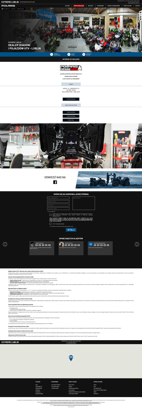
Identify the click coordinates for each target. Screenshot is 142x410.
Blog (95, 384)
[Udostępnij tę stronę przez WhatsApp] (140, 15)
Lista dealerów (73, 393)
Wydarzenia (54, 381)
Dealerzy (71, 384)
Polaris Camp (55, 386)
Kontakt (96, 393)
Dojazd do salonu (71, 99)
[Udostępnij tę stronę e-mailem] (140, 17)
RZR (37, 384)
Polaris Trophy (55, 384)
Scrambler (39, 386)
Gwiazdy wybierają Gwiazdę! (77, 392)
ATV (28, 290)
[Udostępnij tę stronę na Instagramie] (140, 18)
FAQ (95, 386)
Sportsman (39, 388)
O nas (70, 386)
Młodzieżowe (39, 393)
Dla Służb (71, 390)
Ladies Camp (54, 388)
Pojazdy (38, 381)
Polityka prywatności (100, 390)
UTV (30, 290)
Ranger (38, 390)
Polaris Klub (97, 388)
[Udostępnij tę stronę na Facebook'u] (140, 12)
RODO (95, 392)
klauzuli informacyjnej (86, 219)
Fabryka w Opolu (73, 388)
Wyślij (71, 230)
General (38, 392)
